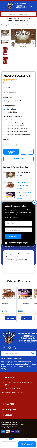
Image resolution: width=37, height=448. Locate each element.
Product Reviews (26, 246)
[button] (34, 202)
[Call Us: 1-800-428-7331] (31, 6)
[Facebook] (4, 347)
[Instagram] (9, 347)
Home (3, 25)
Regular (8, 101)
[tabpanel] (9, 304)
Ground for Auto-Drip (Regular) (15, 123)
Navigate (9, 403)
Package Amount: (10, 106)
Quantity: (6, 139)
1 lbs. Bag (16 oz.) (11, 109)
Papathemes (13, 427)
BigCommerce (13, 425)
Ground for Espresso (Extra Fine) (16, 129)
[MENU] (2, 6)
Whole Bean (10, 120)
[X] (15, 347)
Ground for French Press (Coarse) (16, 132)
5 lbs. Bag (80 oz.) (12, 112)
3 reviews (19, 80)
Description (9, 246)
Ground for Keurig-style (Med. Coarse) (18, 135)
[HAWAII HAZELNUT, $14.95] (25, 294)
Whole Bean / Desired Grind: (14, 116)
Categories (10, 409)
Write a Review (8, 83)
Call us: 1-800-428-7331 (13, 389)
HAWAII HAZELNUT (24, 192)
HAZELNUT (21, 182)
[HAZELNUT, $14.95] (9, 294)
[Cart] (35, 6)
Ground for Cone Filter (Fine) (15, 126)
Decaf (19, 101)
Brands (8, 414)
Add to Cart (11, 152)
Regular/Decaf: (9, 97)
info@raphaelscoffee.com (14, 392)
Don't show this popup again (18, 243)
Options (20, 188)
